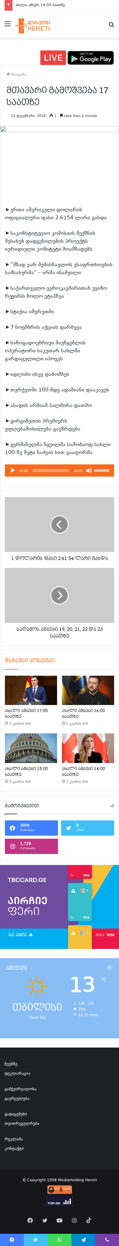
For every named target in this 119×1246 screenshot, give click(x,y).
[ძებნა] (111, 27)
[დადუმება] (89, 470)
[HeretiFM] (37, 24)
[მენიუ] (8, 27)
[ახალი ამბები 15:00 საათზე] (31, 748)
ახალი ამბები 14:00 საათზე (40, 5)
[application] (59, 470)
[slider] (102, 469)
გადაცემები (16, 1114)
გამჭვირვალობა (21, 1089)
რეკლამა (14, 1139)
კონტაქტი (14, 1149)
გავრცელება (17, 1099)
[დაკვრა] (13, 470)
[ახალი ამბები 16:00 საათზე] (88, 690)
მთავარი (18, 75)
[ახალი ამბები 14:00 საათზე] (88, 748)
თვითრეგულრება (22, 1124)
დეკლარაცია (18, 1074)
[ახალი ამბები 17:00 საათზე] (31, 690)
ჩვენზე (11, 1064)
